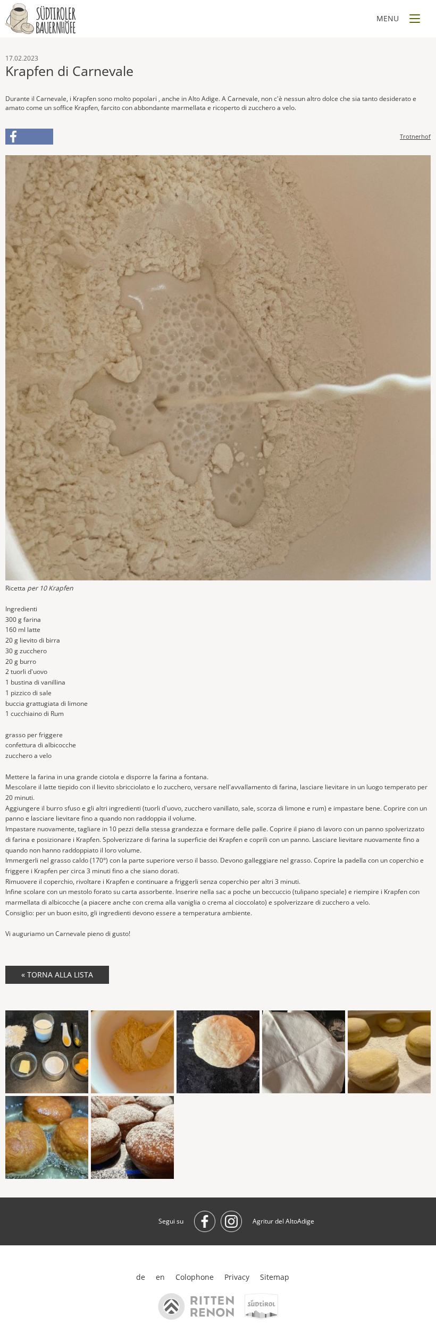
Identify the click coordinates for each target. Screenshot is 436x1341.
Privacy (236, 1277)
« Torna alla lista (57, 974)
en (160, 1277)
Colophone (194, 1277)
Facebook (29, 137)
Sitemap (274, 1277)
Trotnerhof (415, 136)
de (140, 1277)
